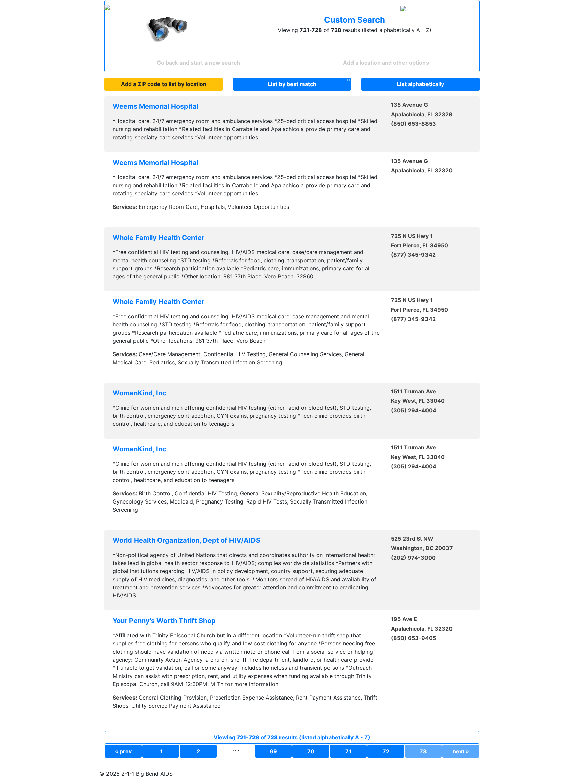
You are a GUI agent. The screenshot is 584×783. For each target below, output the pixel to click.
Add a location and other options (386, 62)
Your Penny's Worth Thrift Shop (164, 621)
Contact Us (380, 9)
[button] (428, 10)
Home (289, 9)
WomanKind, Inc (139, 393)
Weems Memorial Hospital (155, 106)
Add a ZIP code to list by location (163, 84)
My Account (345, 9)
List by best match (292, 84)
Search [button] (311, 9)
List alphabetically (420, 84)
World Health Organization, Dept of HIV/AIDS (186, 540)
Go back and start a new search (198, 62)
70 (310, 751)
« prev (123, 751)
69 (273, 751)
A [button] (466, 9)
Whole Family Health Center (158, 238)
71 (348, 751)
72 (386, 751)
